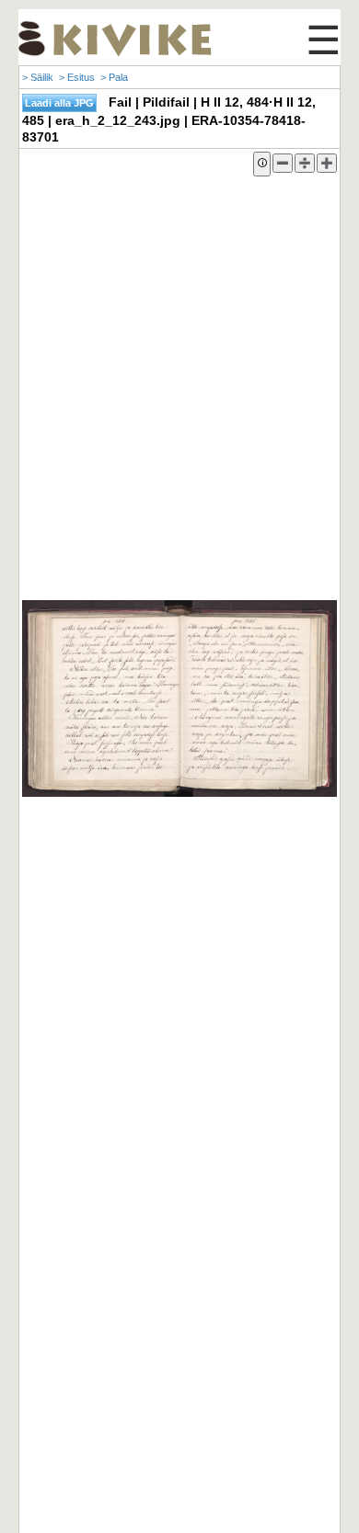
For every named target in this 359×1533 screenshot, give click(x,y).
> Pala (114, 77)
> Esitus (77, 77)
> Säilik (37, 77)
